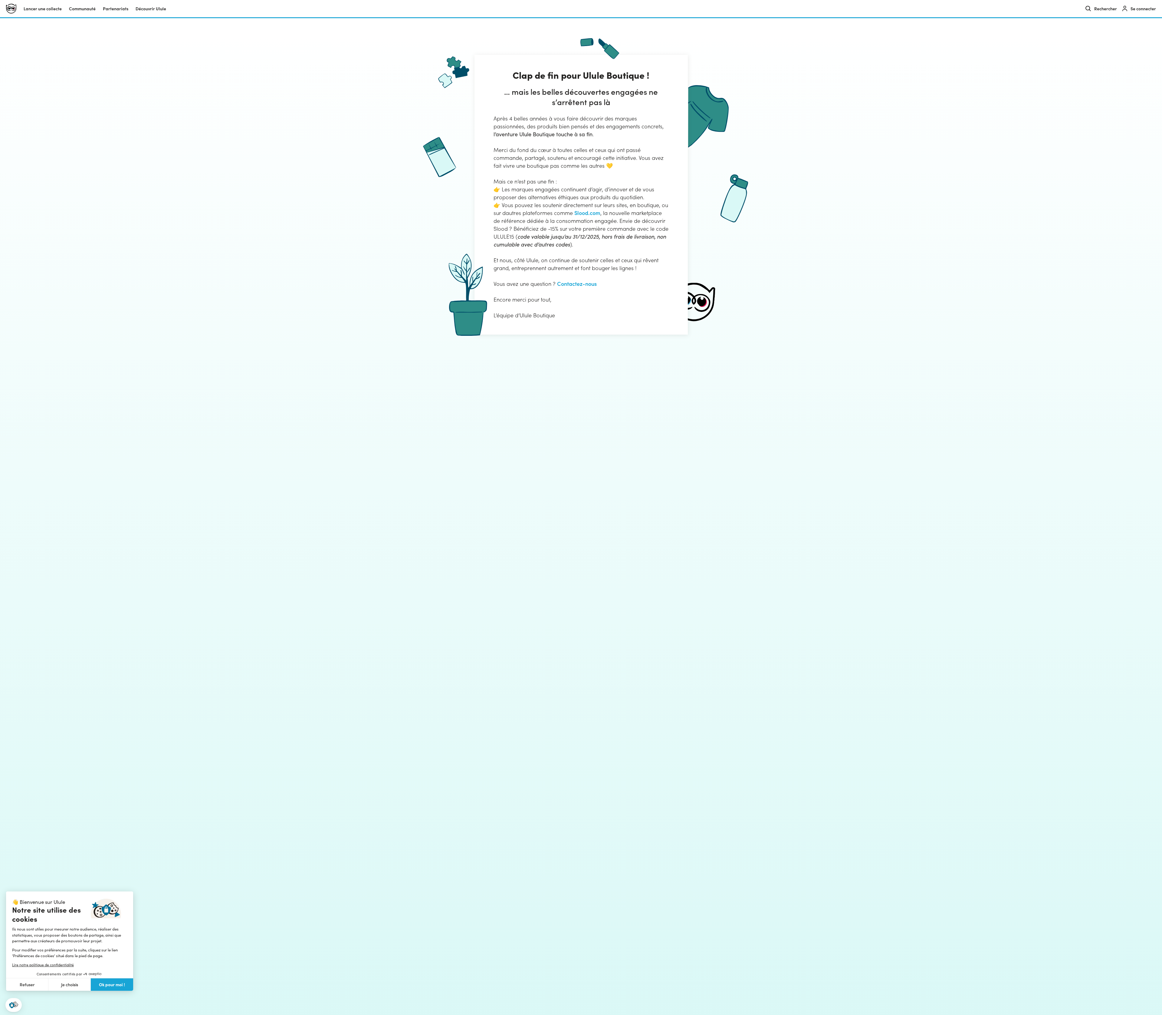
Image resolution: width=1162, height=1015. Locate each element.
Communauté (82, 9)
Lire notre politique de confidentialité (43, 964)
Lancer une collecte (43, 9)
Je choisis (69, 984)
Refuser (27, 984)
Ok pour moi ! (112, 984)
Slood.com (587, 213)
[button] (13, 1005)
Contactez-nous (577, 283)
